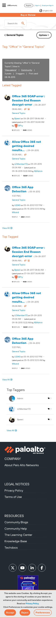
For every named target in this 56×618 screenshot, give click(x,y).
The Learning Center (18, 534)
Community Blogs (16, 522)
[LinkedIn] (32, 568)
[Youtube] (22, 568)
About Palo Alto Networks (21, 465)
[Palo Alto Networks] (28, 450)
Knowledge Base (15, 541)
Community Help (15, 528)
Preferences (43, 612)
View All (6, 228)
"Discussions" (11, 70)
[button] (10, 612)
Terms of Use (13, 496)
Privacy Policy (32, 603)
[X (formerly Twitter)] (13, 568)
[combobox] (15, 23)
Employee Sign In (47, 5)
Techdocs (11, 547)
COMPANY (12, 459)
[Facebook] (42, 568)
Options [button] (43, 35)
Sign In (37, 5)
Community (26, 70)
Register (28, 5)
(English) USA (48, 11)
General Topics (14, 35)
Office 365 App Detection (26, 191)
